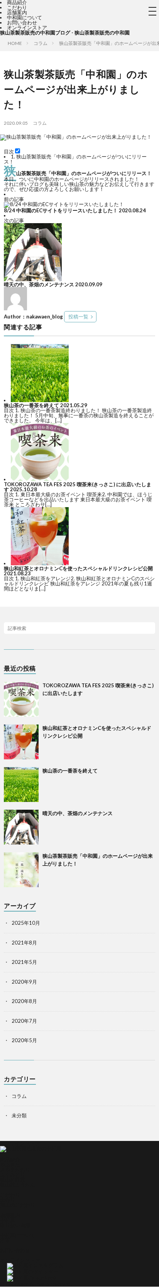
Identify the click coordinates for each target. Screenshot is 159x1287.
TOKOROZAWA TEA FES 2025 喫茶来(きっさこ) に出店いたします (77, 486)
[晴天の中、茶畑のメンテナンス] (33, 279)
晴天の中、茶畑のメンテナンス (39, 284)
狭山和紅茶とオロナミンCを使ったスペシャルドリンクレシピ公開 (78, 568)
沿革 (5, 1240)
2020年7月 (24, 1021)
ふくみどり (12, 1175)
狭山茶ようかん (17, 1185)
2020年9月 (24, 982)
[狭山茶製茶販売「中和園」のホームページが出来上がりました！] (21, 869)
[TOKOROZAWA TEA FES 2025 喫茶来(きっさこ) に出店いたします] (40, 479)
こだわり (17, 7)
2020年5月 (24, 1040)
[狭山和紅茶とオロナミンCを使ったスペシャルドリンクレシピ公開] (40, 563)
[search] (149, 628)
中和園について (24, 17)
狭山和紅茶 (12, 1180)
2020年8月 (24, 1001)
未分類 (19, 1115)
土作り (7, 1200)
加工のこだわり (17, 1205)
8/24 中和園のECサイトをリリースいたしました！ (61, 210)
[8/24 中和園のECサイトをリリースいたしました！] (64, 204)
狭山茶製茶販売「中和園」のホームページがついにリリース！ (75, 159)
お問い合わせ (22, 22)
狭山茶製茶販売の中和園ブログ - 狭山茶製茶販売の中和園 (65, 32)
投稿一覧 (78, 316)
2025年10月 (26, 923)
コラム (40, 123)
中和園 (7, 1220)
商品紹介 (10, 1159)
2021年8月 (24, 942)
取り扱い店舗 (15, 1225)
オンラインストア (27, 27)
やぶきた (10, 1164)
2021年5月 (24, 962)
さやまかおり (15, 1170)
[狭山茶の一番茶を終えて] (40, 400)
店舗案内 (17, 12)
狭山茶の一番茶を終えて (31, 405)
